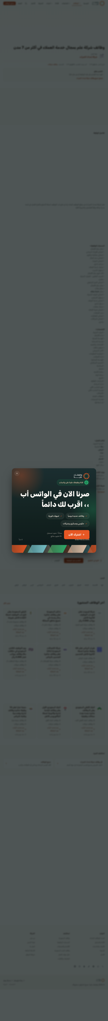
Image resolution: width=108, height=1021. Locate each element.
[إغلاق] (17, 473)
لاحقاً (21, 539)
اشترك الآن (74, 534)
